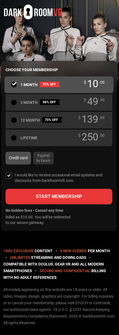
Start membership (59, 196)
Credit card (18, 158)
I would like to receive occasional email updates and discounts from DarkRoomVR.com (58, 178)
